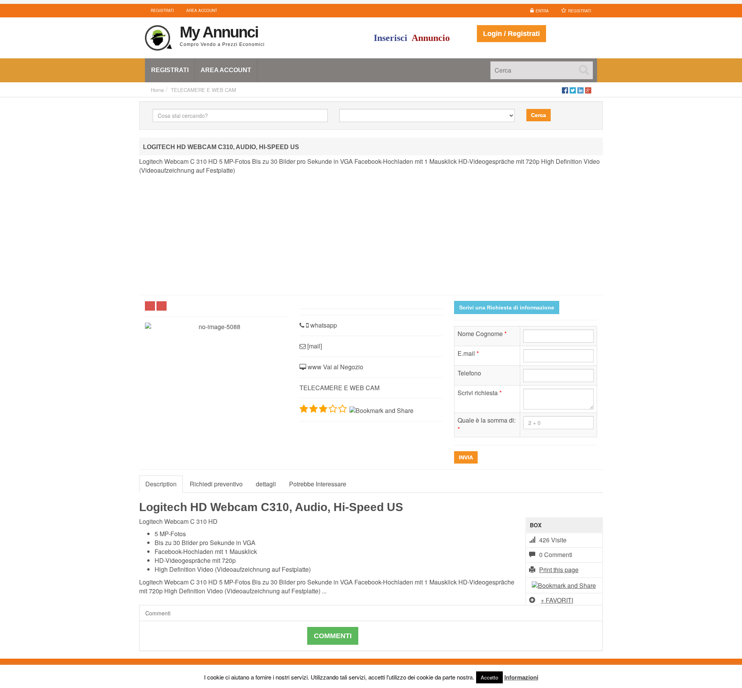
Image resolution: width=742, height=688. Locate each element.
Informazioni (521, 677)
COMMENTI (333, 636)
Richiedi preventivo (216, 483)
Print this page (559, 569)
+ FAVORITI (557, 600)
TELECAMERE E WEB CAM (203, 89)
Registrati (579, 11)
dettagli (266, 483)
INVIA (466, 457)
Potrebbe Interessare (317, 483)
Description (161, 483)
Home (157, 89)
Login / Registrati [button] (511, 33)
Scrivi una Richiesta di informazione (506, 307)
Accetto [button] (489, 677)
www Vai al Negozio (334, 366)
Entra (542, 11)
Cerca (538, 115)
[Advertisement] (371, 235)
